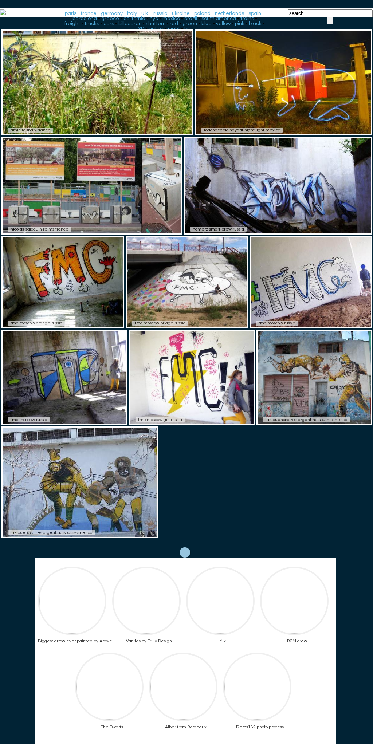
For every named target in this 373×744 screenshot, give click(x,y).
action (156, 28)
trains (247, 18)
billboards (129, 23)
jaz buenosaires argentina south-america (307, 419)
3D (141, 28)
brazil (190, 18)
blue (206, 23)
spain (254, 13)
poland (202, 13)
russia (160, 13)
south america (218, 18)
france (89, 13)
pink (239, 23)
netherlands (229, 13)
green (189, 23)
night (174, 28)
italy (132, 13)
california (134, 18)
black (255, 23)
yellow (223, 23)
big (188, 28)
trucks (92, 23)
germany (112, 13)
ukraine (181, 13)
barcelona (84, 18)
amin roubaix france (31, 130)
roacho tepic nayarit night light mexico (242, 130)
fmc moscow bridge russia (160, 323)
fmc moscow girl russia (160, 419)
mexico (171, 18)
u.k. (145, 13)
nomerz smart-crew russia (218, 229)
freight (72, 23)
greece (110, 18)
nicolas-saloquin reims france (39, 229)
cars (108, 23)
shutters (155, 23)
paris (70, 13)
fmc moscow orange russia (37, 323)
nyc (154, 18)
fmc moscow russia (277, 323)
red (174, 23)
